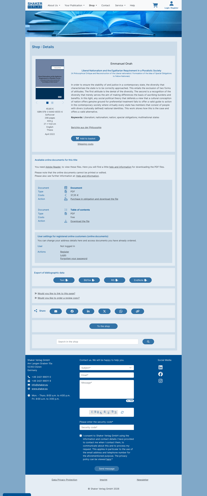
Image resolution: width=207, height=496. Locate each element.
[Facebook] (160, 374)
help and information (120, 166)
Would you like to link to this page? (56, 293)
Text (62, 280)
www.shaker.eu (40, 388)
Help (133, 5)
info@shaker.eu (40, 384)
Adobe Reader (53, 166)
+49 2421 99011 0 (41, 376)
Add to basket (87, 138)
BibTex (87, 280)
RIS (112, 280)
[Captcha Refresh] (122, 412)
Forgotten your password (73, 258)
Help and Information (87, 175)
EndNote (138, 280)
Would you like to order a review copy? (59, 298)
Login (63, 255)
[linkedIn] (160, 367)
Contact (106, 5)
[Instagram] (160, 380)
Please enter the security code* (96, 421)
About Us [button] (53, 5)
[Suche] (148, 341)
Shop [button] (93, 5)
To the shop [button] (103, 326)
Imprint (103, 479)
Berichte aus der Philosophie (86, 127)
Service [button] (119, 5)
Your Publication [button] (74, 5)
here (108, 459)
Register (64, 251)
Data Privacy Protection (64, 479)
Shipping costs (85, 144)
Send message (106, 468)
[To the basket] (155, 5)
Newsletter (142, 479)
